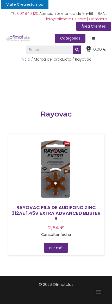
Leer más (56, 247)
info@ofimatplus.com (66, 19)
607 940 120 (27, 13)
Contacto (98, 19)
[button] (24, 4)
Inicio (25, 59)
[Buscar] (77, 50)
